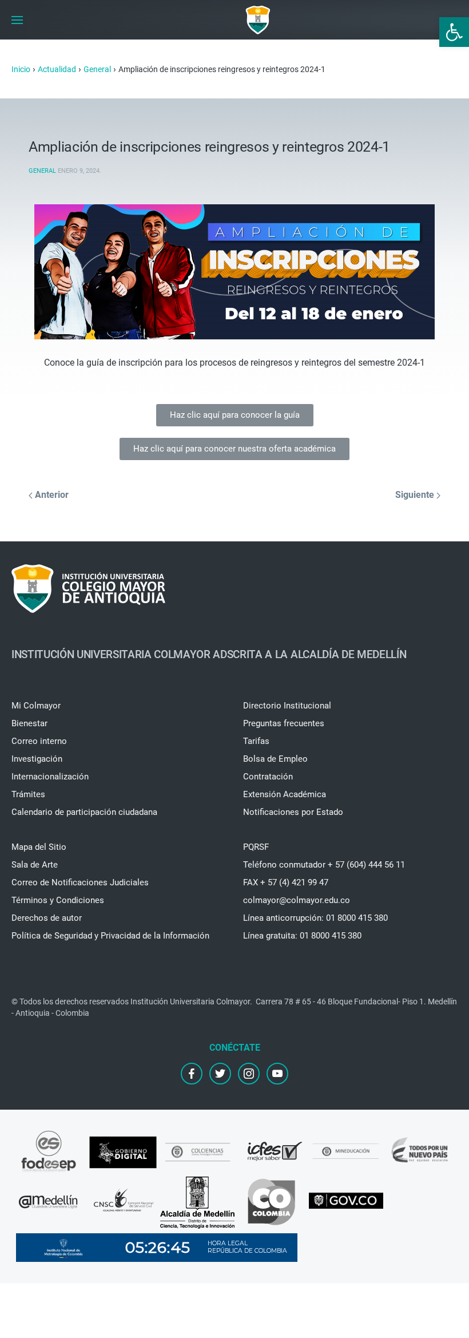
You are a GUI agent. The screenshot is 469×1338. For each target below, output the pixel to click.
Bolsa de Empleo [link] (275, 759)
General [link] (42, 171)
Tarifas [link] (256, 741)
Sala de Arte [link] (34, 865)
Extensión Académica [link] (284, 794)
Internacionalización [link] (50, 776)
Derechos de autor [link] (46, 918)
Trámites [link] (28, 794)
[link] (454, 32)
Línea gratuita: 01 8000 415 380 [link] (302, 936)
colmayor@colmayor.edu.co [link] (296, 900)
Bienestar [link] (29, 723)
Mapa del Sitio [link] (38, 847)
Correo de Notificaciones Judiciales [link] (80, 882)
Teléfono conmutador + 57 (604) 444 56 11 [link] (324, 865)
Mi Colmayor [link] (36, 705)
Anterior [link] (51, 494)
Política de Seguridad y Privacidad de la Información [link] (110, 936)
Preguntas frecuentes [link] (283, 723)
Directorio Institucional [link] (287, 705)
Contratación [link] (268, 776)
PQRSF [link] (256, 847)
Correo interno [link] (39, 741)
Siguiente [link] (415, 494)
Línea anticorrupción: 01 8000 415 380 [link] (315, 918)
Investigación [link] (36, 759)
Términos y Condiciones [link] (57, 900)
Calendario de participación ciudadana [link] (84, 812)
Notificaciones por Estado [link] (293, 812)
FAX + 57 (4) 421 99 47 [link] (285, 882)
